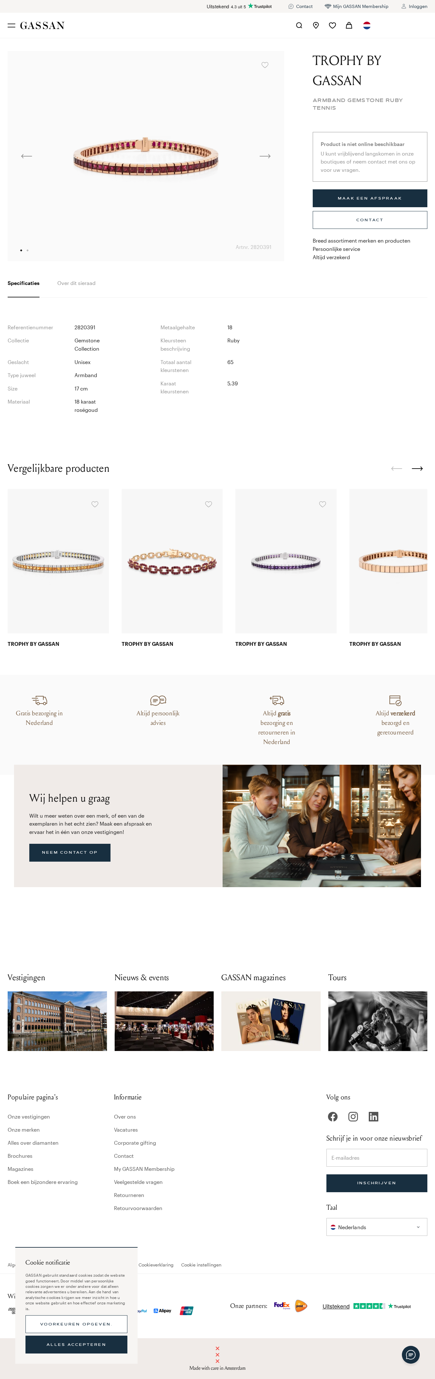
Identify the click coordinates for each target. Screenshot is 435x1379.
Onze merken (24, 1130)
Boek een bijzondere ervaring (43, 1182)
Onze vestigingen (29, 1116)
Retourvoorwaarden (138, 1208)
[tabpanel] (217, 361)
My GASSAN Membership (144, 1169)
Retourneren (129, 1195)
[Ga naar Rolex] (403, 25)
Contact (124, 1156)
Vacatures (126, 1130)
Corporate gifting (135, 1143)
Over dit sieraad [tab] (76, 283)
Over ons (125, 1116)
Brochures (20, 1156)
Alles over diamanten (33, 1143)
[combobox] (367, 25)
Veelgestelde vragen (138, 1182)
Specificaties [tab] (23, 283)
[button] (367, 25)
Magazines (20, 1169)
